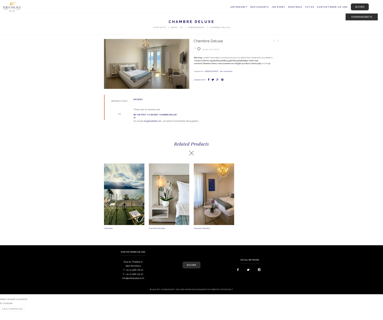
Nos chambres (226, 71)
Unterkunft (239, 7)
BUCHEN (359, 7)
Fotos (310, 7)
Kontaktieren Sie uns (332, 7)
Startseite (159, 27)
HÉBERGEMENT (196, 27)
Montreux (295, 7)
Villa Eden (108, 228)
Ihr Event (278, 7)
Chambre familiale (157, 228)
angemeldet (150, 121)
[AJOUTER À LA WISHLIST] (135, 194)
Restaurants (260, 7)
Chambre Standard (202, 228)
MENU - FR (177, 27)
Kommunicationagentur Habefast (202, 289)
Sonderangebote (361, 17)
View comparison (12, 309)
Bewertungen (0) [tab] (119, 107)
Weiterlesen (124, 184)
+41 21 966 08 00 (134, 270)
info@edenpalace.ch (133, 278)
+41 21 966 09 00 (134, 274)
